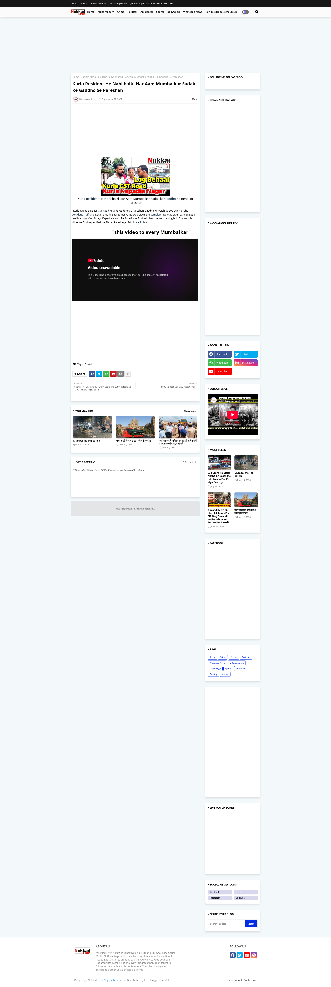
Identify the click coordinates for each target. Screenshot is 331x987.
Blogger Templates (114, 980)
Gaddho (170, 199)
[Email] (120, 374)
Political (132, 11)
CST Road (103, 210)
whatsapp (222, 362)
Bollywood (173, 11)
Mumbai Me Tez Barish (86, 440)
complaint (157, 214)
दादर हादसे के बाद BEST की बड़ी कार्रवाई (133, 440)
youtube (222, 371)
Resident (92, 199)
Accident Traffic (81, 214)
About (238, 980)
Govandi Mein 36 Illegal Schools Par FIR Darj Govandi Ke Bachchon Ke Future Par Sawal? (218, 516)
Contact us (250, 980)
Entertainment (99, 3)
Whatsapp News (119, 3)
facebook (222, 354)
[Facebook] (92, 374)
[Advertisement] (165, 44)
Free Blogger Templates (158, 980)
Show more (190, 410)
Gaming (213, 674)
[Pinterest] (113, 374)
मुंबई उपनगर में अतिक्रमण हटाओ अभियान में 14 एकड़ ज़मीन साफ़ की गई (178, 442)
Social (84, 3)
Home (90, 11)
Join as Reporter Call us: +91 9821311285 (152, 3)
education (240, 668)
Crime (74, 3)
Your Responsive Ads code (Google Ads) (135, 508)
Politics (233, 657)
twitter (248, 354)
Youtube (240, 897)
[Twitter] (99, 374)
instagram (248, 362)
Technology (215, 668)
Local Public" (140, 222)
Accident (246, 657)
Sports (160, 11)
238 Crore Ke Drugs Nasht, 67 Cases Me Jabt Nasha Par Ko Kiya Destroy (219, 477)
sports (228, 668)
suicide (225, 674)
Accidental (147, 11)
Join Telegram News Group (221, 11)
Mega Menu (105, 11)
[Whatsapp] (106, 374)
